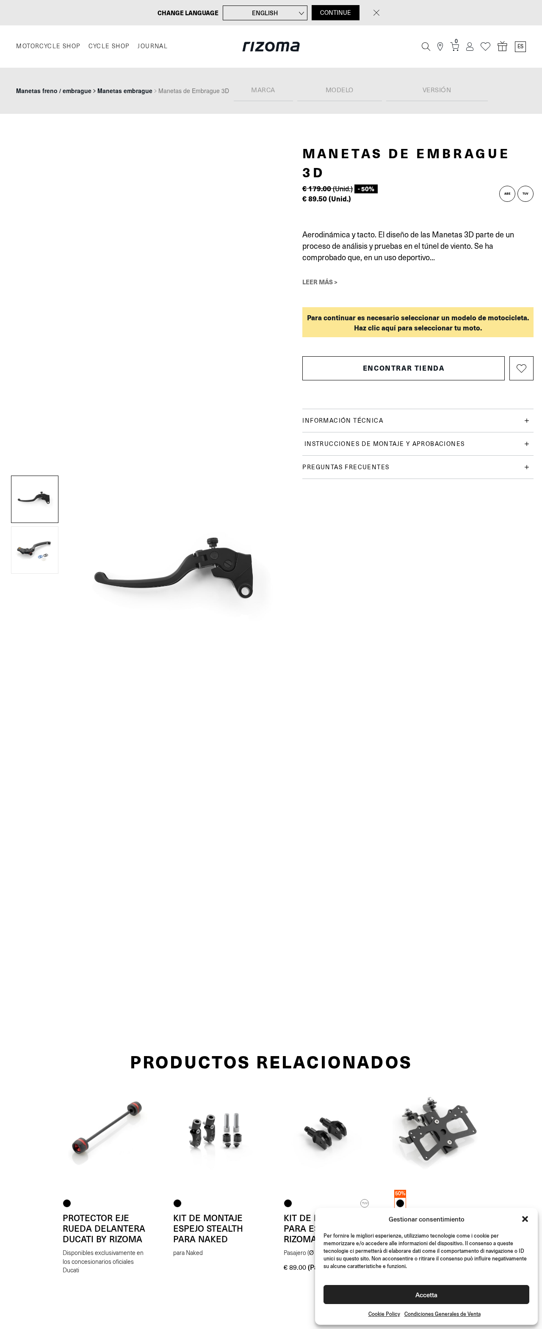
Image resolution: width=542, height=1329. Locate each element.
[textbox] (263, 90)
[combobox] (263, 90)
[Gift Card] (503, 46)
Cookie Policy (384, 1314)
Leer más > (319, 282)
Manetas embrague (124, 90)
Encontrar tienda (404, 368)
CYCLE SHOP (108, 46)
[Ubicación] (440, 46)
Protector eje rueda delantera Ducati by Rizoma (104, 1228)
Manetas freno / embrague (53, 90)
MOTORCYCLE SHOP (48, 46)
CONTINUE (335, 12)
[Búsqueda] (426, 46)
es (520, 47)
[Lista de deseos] (485, 46)
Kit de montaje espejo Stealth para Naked (208, 1228)
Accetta (426, 1294)
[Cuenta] (469, 46)
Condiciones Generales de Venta (442, 1314)
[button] (525, 1219)
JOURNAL (153, 46)
